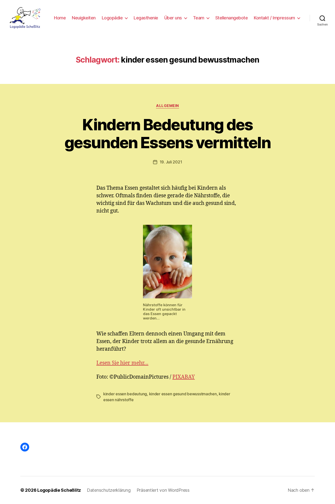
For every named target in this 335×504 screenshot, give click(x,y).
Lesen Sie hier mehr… (122, 363)
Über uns (173, 17)
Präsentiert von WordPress (163, 490)
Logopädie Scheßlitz (59, 490)
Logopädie (112, 17)
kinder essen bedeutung (125, 393)
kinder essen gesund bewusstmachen (183, 393)
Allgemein (167, 106)
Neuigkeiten (84, 17)
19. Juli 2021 (171, 161)
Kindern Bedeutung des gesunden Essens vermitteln (167, 133)
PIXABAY (183, 377)
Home (60, 17)
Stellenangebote (231, 17)
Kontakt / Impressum (274, 17)
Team (198, 17)
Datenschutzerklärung (109, 490)
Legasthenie (146, 17)
